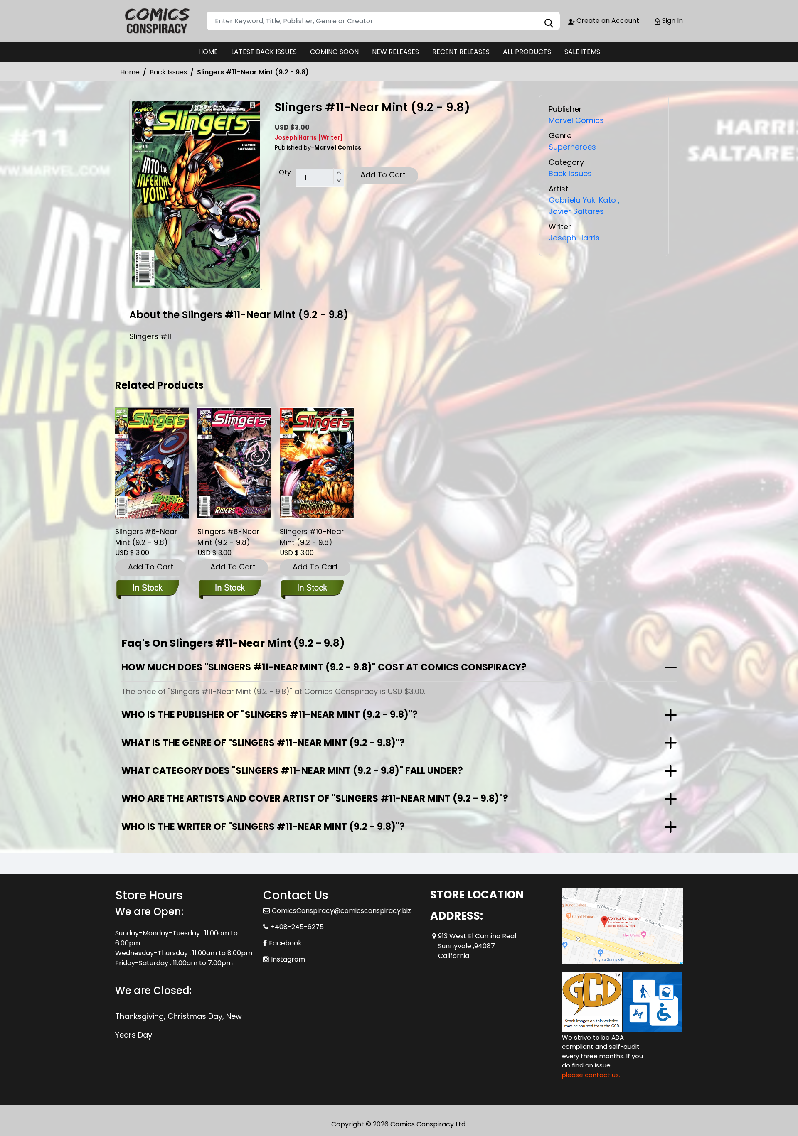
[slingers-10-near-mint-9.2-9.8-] (317, 463)
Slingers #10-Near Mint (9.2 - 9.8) (312, 537)
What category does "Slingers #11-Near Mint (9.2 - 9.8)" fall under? (292, 770)
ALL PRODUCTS (527, 51)
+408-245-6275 (297, 927)
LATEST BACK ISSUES (264, 51)
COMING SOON (334, 51)
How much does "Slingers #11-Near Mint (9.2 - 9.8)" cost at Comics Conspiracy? (324, 667)
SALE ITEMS (582, 51)
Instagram (288, 959)
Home (130, 72)
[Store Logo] (156, 20)
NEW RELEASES (395, 51)
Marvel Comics (576, 120)
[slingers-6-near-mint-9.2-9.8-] (152, 463)
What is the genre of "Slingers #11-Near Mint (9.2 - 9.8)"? (263, 742)
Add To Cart (383, 174)
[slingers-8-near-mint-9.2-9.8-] (234, 463)
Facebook (285, 943)
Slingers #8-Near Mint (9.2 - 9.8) (228, 537)
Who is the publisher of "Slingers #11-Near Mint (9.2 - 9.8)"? (269, 714)
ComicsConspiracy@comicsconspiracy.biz (341, 910)
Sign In (671, 20)
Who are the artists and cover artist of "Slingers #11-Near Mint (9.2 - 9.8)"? (314, 798)
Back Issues (168, 72)
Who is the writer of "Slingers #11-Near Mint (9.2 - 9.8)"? (263, 826)
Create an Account (607, 20)
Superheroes (572, 147)
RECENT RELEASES (461, 51)
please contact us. (591, 1074)
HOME (208, 51)
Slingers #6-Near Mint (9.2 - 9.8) (146, 537)
